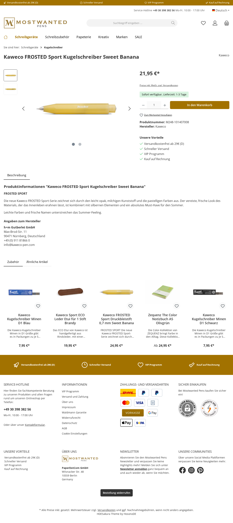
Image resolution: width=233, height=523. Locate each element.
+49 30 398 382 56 (17, 409)
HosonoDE (130, 514)
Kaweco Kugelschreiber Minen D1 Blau (24, 319)
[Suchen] (173, 23)
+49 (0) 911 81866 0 (17, 240)
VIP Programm (70, 391)
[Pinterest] (200, 470)
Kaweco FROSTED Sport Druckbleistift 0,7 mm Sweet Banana (116, 319)
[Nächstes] (129, 108)
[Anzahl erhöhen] (165, 105)
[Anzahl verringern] (143, 105)
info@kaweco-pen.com (19, 245)
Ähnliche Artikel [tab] (37, 262)
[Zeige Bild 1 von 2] (73, 144)
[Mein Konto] (215, 23)
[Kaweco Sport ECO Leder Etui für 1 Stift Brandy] (70, 292)
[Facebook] (182, 470)
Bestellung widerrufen (116, 492)
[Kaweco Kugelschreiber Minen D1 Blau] (24, 292)
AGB (64, 428)
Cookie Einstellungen (74, 433)
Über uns (67, 402)
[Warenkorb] (225, 23)
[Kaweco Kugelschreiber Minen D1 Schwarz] (208, 292)
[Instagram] (191, 470)
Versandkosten (107, 510)
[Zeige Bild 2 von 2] (79, 144)
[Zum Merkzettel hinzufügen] (38, 305)
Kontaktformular (35, 425)
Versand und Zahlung (75, 396)
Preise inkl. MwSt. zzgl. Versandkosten (159, 85)
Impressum (69, 407)
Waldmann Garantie (74, 412)
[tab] (17, 175)
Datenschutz (69, 423)
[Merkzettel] (203, 23)
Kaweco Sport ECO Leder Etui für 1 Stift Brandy (70, 319)
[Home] (9, 36)
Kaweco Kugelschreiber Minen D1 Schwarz (209, 319)
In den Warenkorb (199, 105)
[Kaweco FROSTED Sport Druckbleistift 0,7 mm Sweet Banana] (116, 292)
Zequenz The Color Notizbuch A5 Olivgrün (162, 319)
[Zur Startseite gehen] (35, 23)
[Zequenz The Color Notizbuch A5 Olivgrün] (162, 292)
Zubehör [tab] (13, 262)
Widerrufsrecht (71, 417)
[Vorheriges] (23, 108)
